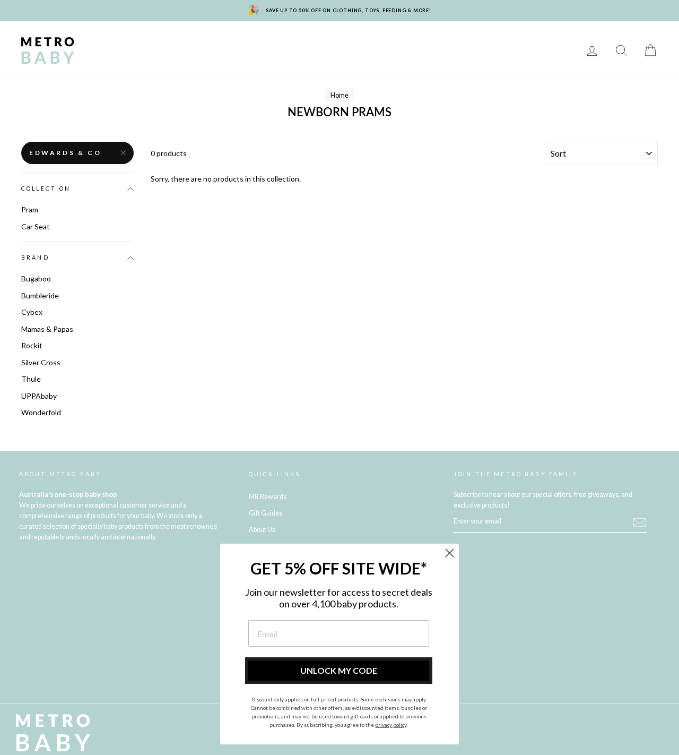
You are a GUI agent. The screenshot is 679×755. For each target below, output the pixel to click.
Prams (154, 42)
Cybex (31, 311)
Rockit (31, 345)
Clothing (452, 42)
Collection (46, 188)
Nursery (202, 42)
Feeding (362, 42)
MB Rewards (257, 58)
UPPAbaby (39, 395)
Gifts (170, 58)
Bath (405, 42)
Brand (35, 257)
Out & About (117, 58)
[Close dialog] (449, 553)
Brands (108, 42)
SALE (206, 58)
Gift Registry (326, 58)
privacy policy (390, 725)
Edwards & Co (65, 153)
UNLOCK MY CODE (338, 670)
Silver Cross (40, 362)
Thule (31, 378)
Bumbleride (40, 295)
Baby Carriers (516, 42)
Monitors (256, 42)
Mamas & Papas (47, 328)
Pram (29, 209)
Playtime (311, 42)
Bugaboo (36, 278)
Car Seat (35, 226)
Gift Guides (265, 513)
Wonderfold (41, 412)
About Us (262, 530)
